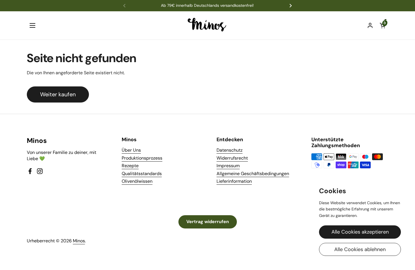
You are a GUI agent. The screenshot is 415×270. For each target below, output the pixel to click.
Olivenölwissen (137, 181)
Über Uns (131, 150)
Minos (79, 241)
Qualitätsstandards (142, 174)
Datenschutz (230, 150)
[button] (382, 25)
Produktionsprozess (142, 158)
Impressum (228, 166)
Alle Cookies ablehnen (360, 249)
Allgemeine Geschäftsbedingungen (253, 174)
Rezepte (130, 166)
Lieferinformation (234, 181)
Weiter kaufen (58, 94)
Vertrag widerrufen (207, 222)
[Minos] (207, 25)
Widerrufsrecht (232, 158)
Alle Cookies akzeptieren (360, 231)
